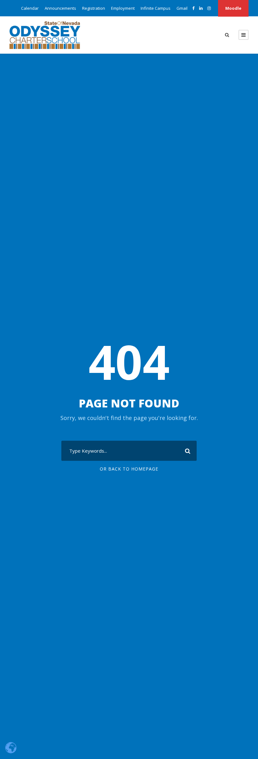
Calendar (30, 8)
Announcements (60, 8)
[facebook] (193, 8)
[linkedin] (201, 8)
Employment (123, 8)
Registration (93, 8)
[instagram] (209, 8)
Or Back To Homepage (129, 469)
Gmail (182, 8)
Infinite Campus (156, 8)
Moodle (233, 8)
